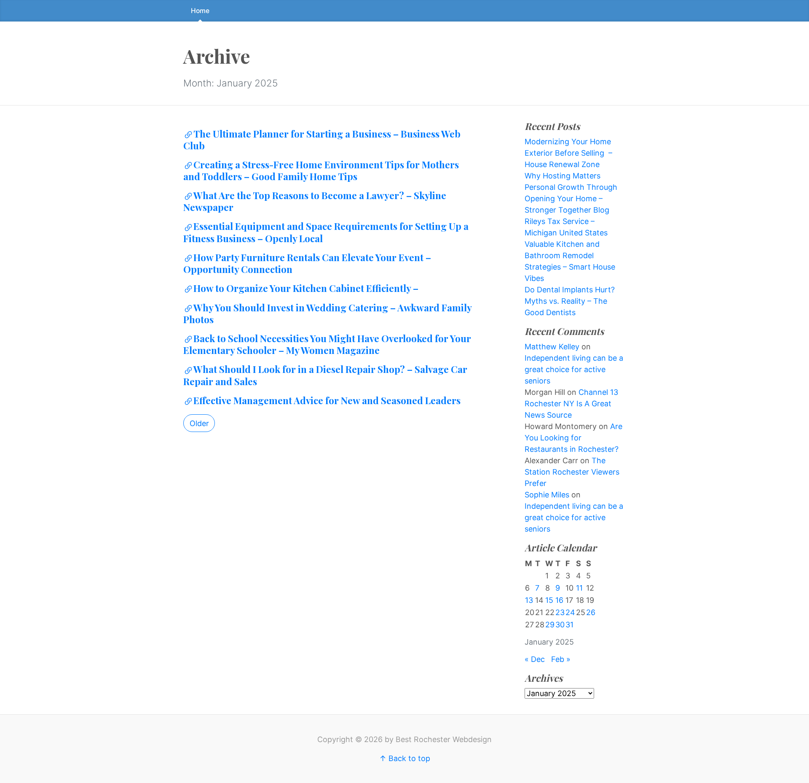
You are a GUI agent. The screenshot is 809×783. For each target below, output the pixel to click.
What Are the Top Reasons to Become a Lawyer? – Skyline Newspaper (314, 201)
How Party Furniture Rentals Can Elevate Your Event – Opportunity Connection (307, 263)
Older (199, 423)
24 (570, 612)
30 (560, 624)
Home (200, 11)
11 (579, 587)
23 (560, 612)
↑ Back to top (404, 758)
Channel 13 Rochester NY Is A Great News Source (571, 403)
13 (529, 600)
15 (549, 600)
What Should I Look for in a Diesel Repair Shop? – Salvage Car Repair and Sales (325, 375)
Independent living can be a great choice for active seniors (574, 369)
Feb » (561, 659)
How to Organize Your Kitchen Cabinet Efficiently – (305, 288)
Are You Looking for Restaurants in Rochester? (573, 438)
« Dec (535, 659)
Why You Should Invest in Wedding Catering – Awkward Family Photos (327, 313)
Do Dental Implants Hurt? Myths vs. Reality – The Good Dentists (570, 301)
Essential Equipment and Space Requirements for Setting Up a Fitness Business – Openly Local (326, 232)
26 (590, 612)
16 (559, 600)
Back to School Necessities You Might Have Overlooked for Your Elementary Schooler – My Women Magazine (327, 344)
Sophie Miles (547, 494)
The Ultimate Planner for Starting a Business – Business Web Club (322, 139)
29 (550, 624)
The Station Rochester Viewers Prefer (572, 472)
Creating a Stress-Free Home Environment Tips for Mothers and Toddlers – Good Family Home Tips (321, 170)
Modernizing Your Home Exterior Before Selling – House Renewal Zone (568, 153)
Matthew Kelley (552, 346)
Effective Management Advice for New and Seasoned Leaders (327, 400)
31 (569, 624)
